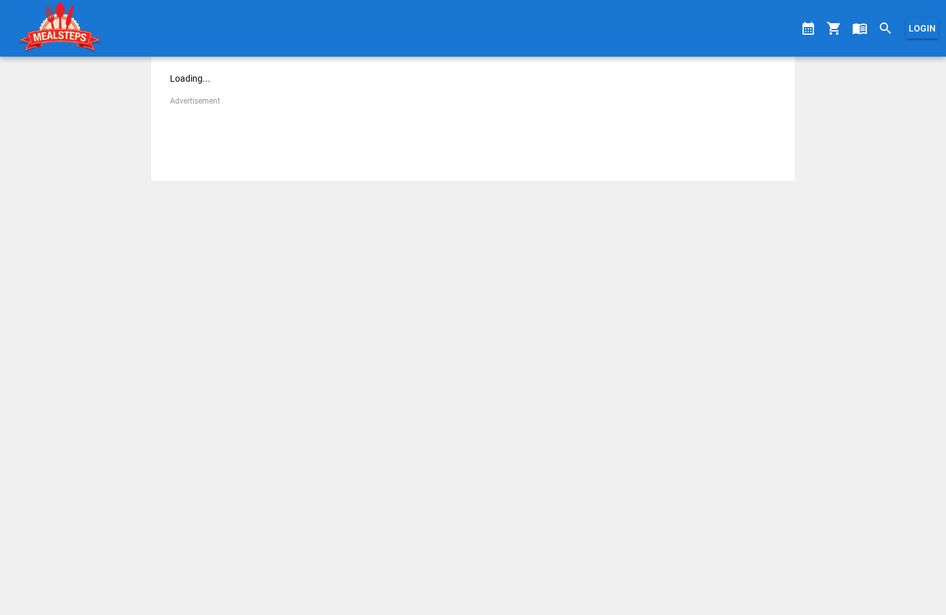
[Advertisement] (472, 136)
